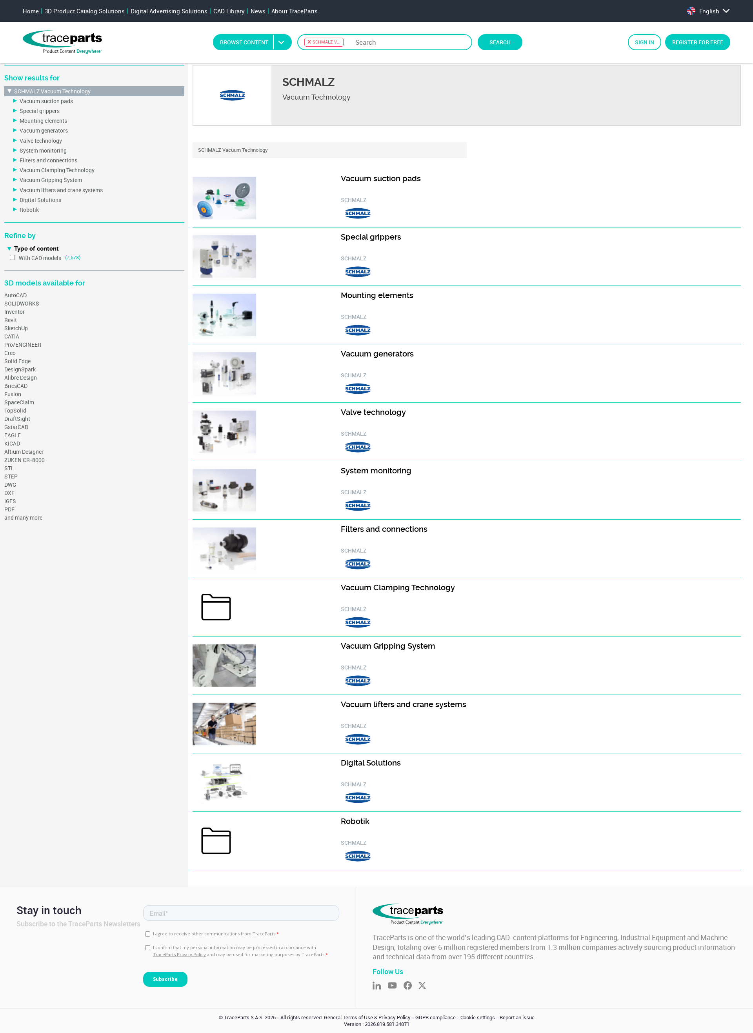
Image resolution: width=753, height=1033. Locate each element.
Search (500, 42)
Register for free (697, 42)
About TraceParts (294, 11)
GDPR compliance (435, 1017)
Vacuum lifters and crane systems (61, 190)
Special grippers (40, 111)
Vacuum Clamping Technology (57, 170)
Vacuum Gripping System (51, 180)
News (258, 11)
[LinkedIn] (380, 986)
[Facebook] (411, 986)
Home (31, 11)
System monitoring (43, 150)
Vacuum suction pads (46, 101)
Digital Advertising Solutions (169, 11)
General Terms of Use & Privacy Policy (367, 1017)
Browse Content (244, 42)
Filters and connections (48, 160)
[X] (425, 986)
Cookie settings (477, 1017)
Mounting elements (43, 120)
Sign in (644, 42)
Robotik (29, 209)
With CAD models (40, 258)
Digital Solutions (40, 200)
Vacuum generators (44, 130)
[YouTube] (395, 986)
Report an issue (517, 1017)
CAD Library (229, 11)
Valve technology (41, 140)
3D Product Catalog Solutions (85, 11)
